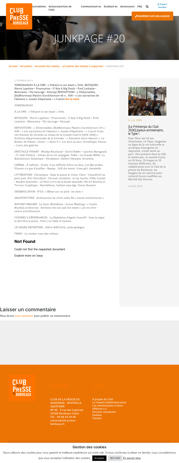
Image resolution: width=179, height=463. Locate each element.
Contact (97, 418)
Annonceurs (127, 6)
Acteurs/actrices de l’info (60, 8)
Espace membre (162, 6)
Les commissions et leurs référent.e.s (107, 407)
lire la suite (72, 99)
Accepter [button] (99, 458)
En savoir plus (132, 458)
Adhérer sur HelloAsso (154, 16)
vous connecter (24, 315)
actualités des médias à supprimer (82, 66)
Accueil (13, 66)
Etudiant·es (110, 6)
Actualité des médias (47, 66)
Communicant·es (91, 6)
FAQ (139, 6)
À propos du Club (102, 399)
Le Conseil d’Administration (109, 402)
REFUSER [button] (115, 458)
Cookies (97, 415)
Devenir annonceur (104, 411)
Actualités (26, 66)
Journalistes (39, 6)
